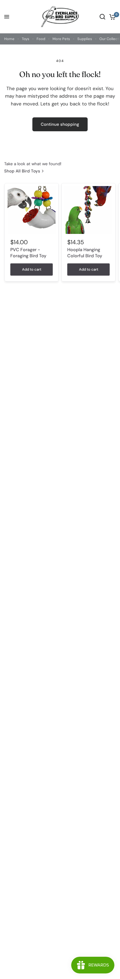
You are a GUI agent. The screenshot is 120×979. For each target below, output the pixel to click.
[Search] (102, 16)
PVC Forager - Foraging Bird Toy (28, 253)
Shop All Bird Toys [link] (22, 171)
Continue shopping (60, 124)
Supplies (84, 38)
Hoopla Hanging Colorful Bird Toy (84, 253)
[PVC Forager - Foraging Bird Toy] (32, 210)
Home (9, 38)
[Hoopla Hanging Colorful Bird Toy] (88, 210)
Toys (25, 38)
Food (41, 38)
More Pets (61, 38)
